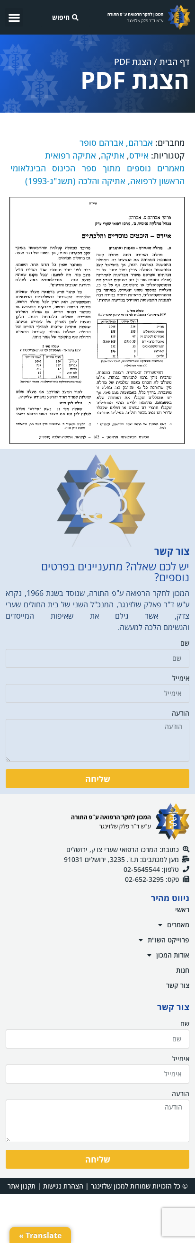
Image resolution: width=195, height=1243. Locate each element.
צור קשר (177, 985)
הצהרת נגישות (63, 1185)
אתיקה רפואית (70, 155)
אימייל (180, 679)
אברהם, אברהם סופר (116, 142)
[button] (14, 17)
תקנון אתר (21, 1185)
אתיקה (112, 155)
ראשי (182, 909)
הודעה (180, 714)
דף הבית (174, 61)
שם (184, 644)
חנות (182, 970)
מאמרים (178, 924)
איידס (139, 155)
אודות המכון (172, 954)
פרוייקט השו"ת (168, 939)
